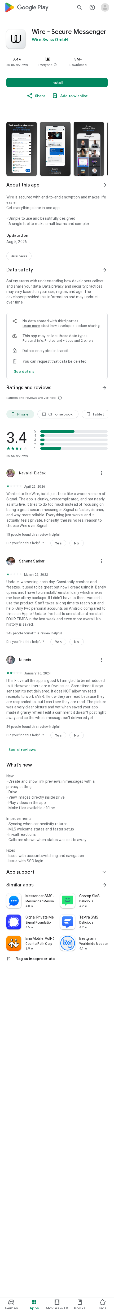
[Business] (19, 256)
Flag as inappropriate (30, 958)
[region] (57, 62)
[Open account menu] (105, 7)
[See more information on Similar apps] (104, 884)
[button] (55, 65)
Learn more (31, 326)
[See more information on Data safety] (104, 269)
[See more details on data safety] (24, 371)
